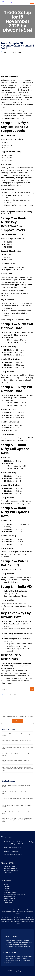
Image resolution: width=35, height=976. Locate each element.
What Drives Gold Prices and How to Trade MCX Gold (16, 761)
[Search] (32, 689)
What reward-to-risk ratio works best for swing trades (16, 734)
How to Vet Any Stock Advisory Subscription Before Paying (17, 754)
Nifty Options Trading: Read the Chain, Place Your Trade (16, 741)
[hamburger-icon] (32, 2)
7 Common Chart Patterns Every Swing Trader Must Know (17, 747)
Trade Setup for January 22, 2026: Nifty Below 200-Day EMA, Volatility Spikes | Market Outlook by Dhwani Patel (17, 768)
